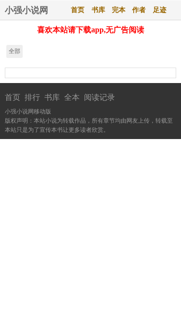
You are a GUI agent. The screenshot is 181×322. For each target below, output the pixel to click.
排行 (32, 97)
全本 (72, 97)
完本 (118, 10)
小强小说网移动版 (28, 111)
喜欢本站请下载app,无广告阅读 (90, 30)
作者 (139, 10)
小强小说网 (26, 10)
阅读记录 (99, 97)
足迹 (160, 10)
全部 (14, 51)
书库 (98, 10)
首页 (77, 10)
